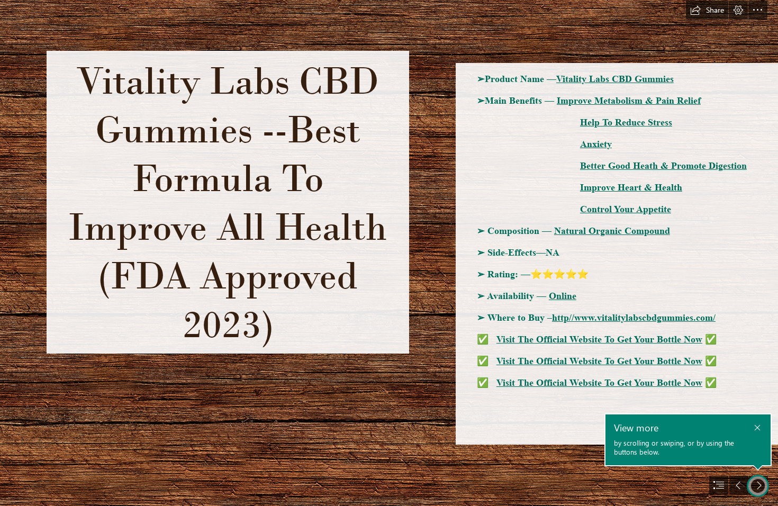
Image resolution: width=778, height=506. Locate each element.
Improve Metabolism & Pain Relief (629, 100)
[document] (389, 253)
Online (562, 296)
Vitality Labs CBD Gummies (615, 79)
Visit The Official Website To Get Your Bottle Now (599, 339)
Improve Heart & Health (631, 187)
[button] (707, 10)
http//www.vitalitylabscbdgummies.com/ (634, 317)
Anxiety (596, 144)
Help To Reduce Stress (626, 122)
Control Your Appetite (625, 209)
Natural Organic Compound (612, 230)
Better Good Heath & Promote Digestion (663, 165)
